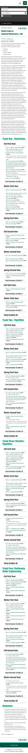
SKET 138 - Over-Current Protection (14, 273)
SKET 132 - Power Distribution (12, 221)
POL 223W (13, 164)
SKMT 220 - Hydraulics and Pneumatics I (15, 208)
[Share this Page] (22, 28)
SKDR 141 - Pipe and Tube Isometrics (14, 359)
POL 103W (12, 167)
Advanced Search (5, 19)
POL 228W (22, 164)
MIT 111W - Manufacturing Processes (14, 255)
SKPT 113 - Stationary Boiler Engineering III (15, 612)
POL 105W (8, 163)
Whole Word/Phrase (7, 16)
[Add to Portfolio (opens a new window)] (20, 28)
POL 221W (8, 164)
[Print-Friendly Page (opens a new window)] (24, 28)
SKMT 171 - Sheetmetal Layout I (13, 528)
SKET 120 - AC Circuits (11, 200)
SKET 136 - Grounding (11, 207)
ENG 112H (13, 193)
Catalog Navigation (7, 23)
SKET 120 (16, 173)
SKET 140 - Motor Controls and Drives (14, 260)
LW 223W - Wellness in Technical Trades (14, 152)
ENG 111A (8, 149)
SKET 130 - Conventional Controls (13, 238)
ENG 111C (17, 149)
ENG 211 (21, 193)
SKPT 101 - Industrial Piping (12, 364)
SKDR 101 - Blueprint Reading (12, 334)
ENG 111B (13, 149)
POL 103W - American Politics (12, 161)
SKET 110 (8, 174)
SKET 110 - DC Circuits (11, 178)
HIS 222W (11, 166)
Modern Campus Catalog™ (17, 751)
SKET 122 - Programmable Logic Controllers (15, 288)
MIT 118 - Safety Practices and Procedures (15, 235)
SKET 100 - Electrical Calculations (13, 169)
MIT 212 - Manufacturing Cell (12, 258)
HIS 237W (16, 166)
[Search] (25, 13)
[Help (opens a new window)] (26, 28)
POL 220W (22, 163)
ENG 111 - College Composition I (13, 147)
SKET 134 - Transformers (11, 223)
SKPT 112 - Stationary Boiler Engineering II (15, 590)
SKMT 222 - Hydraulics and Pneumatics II (15, 242)
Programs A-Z (10, 38)
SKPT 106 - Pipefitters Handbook (13, 376)
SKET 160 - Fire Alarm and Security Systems (15, 275)
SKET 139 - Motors (10, 240)
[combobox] (14, 9)
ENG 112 (17, 193)
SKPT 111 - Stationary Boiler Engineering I (15, 587)
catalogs (9, 749)
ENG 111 (21, 150)
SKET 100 (8, 171)
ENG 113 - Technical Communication (14, 189)
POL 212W (13, 163)
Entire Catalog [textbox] (5, 9)
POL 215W (18, 163)
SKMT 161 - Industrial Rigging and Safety (15, 608)
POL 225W (18, 164)
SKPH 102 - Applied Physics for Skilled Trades (16, 426)
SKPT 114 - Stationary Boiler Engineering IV (15, 615)
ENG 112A (8, 193)
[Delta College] (6, 0)
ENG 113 (20, 194)
